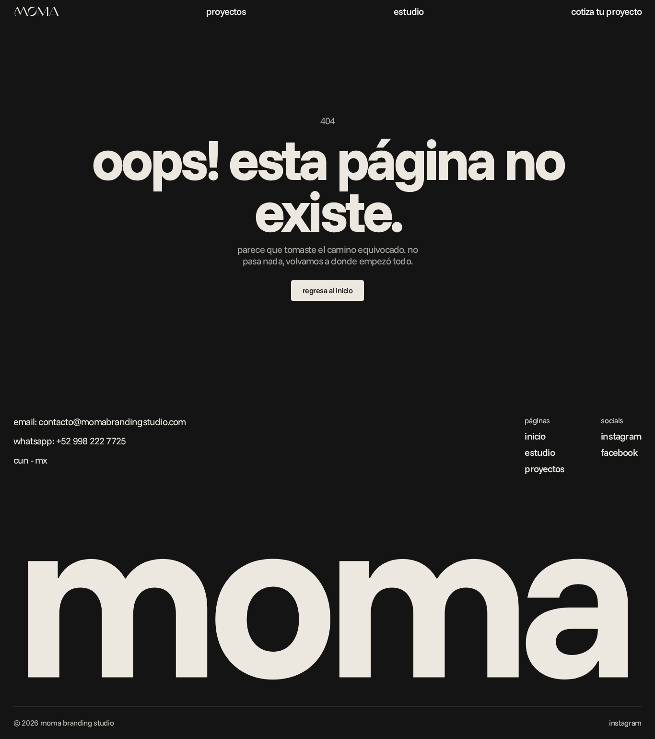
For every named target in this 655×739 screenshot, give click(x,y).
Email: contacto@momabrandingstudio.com (99, 422)
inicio (535, 436)
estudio (408, 11)
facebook (619, 452)
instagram (621, 436)
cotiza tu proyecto (606, 11)
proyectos (226, 11)
